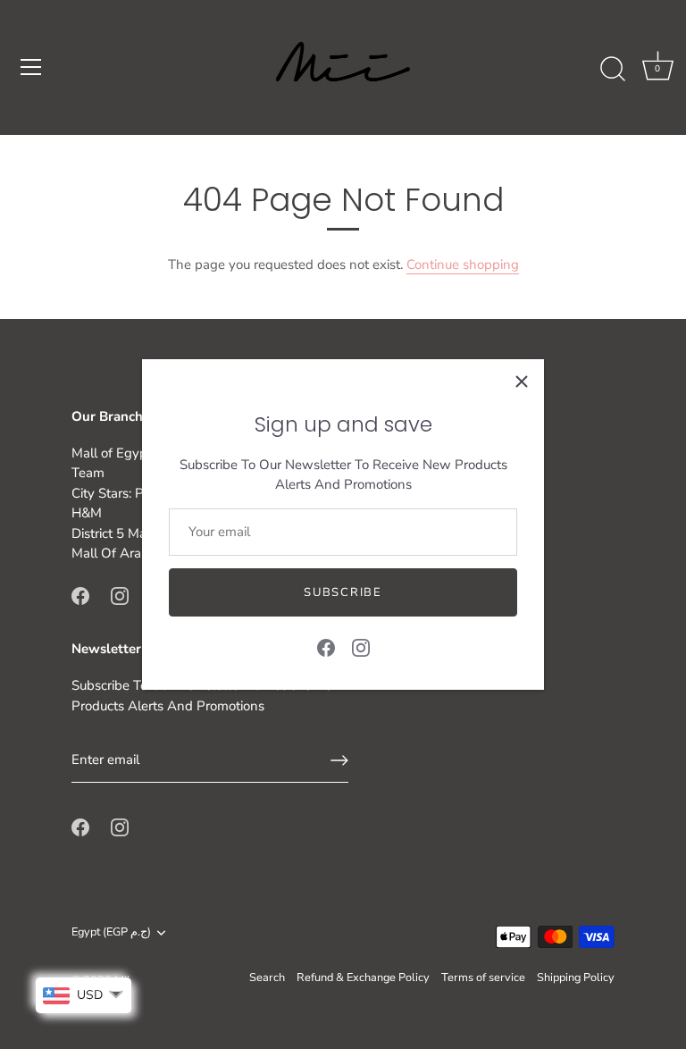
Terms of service (483, 977)
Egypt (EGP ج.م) (111, 933)
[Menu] (31, 67)
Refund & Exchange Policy (363, 977)
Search (267, 977)
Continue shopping (462, 264)
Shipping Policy (576, 977)
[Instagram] (361, 646)
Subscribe (342, 592)
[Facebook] (326, 646)
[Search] (612, 69)
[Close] (521, 381)
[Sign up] (339, 760)
